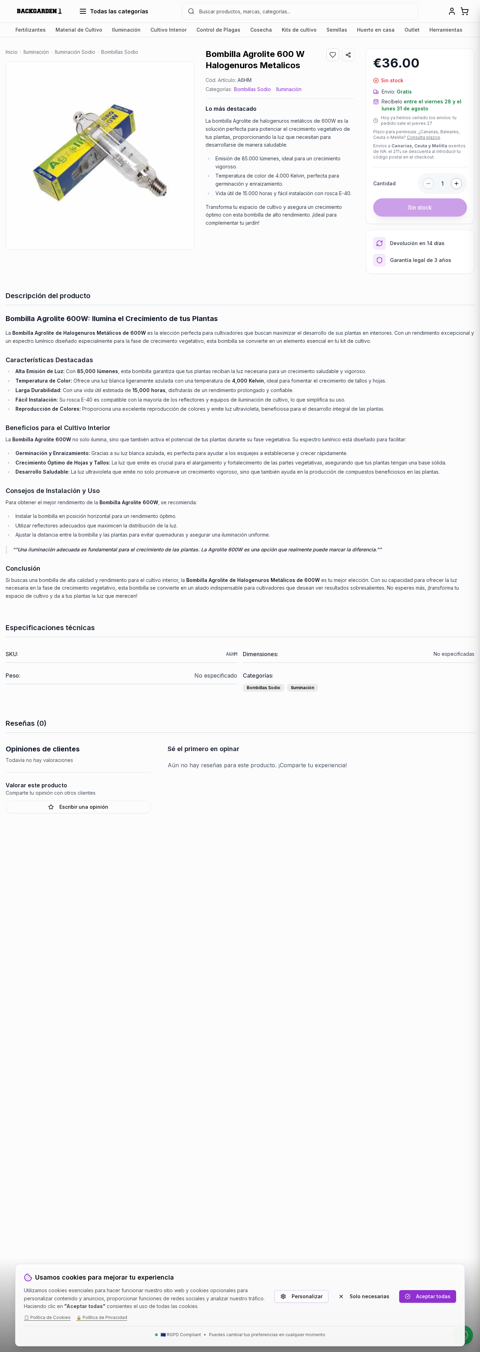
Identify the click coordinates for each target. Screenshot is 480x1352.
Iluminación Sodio (75, 52)
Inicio (12, 52)
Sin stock (420, 207)
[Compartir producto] (348, 55)
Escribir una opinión (83, 807)
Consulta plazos (423, 137)
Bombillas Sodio (252, 89)
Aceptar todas (433, 1296)
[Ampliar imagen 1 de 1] (100, 156)
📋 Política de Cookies (47, 1317)
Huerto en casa (376, 30)
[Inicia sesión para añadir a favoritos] (332, 55)
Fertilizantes (30, 30)
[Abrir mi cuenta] (452, 11)
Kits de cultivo (299, 30)
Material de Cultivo (79, 30)
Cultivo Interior (168, 30)
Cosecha (261, 30)
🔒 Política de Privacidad (101, 1317)
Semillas (336, 30)
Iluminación (126, 30)
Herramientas (445, 30)
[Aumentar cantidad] (456, 183)
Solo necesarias (369, 1296)
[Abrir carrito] (464, 11)
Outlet (412, 30)
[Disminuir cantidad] (428, 183)
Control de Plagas (218, 30)
